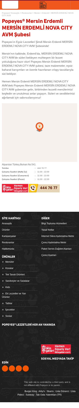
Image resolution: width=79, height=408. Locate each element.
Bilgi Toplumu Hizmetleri (54, 223)
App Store (17, 334)
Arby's (42, 391)
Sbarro (50, 391)
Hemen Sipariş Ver (58, 5)
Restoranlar (8, 242)
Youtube (19, 368)
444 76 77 (48, 188)
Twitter (12, 368)
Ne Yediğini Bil (19, 349)
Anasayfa (7, 223)
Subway (30, 394)
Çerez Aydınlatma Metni (53, 242)
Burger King (31, 391)
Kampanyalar (9, 236)
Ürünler (6, 229)
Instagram (26, 368)
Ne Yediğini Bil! (43, 5)
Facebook (5, 368)
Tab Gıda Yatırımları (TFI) (49, 394)
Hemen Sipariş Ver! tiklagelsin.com (56, 349)
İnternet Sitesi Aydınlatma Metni (57, 236)
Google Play (46, 334)
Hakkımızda (8, 248)
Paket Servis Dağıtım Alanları (56, 248)
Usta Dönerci (62, 391)
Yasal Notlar (47, 229)
